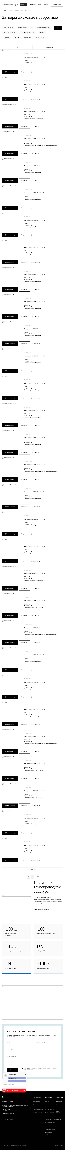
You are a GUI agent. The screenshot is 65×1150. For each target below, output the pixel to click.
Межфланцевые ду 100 (24, 27)
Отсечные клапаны (49, 1116)
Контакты (45, 4)
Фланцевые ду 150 (41, 37)
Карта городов (58, 1112)
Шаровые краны (48, 1126)
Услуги (39, 4)
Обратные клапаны (49, 1112)
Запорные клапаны (49, 1109)
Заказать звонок (9, 1119)
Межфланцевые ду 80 (28, 32)
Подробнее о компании (41, 909)
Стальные (7, 37)
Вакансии (58, 1119)
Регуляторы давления (50, 1129)
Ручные (41, 32)
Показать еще (32, 869)
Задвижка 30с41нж (37, 1112)
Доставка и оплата (37, 1104)
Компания (33, 4)
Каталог (11, 10)
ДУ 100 (17, 37)
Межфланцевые (8, 27)
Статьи (34, 1116)
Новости (58, 1108)
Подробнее (24, 72)
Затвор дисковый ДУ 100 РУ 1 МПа (34, 57)
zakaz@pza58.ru (6, 1110)
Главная (4, 10)
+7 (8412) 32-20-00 (7, 1102)
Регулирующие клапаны (50, 1119)
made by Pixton (59, 1145)
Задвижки (47, 1101)
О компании (59, 1101)
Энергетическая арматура (48, 1133)
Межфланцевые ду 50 (43, 27)
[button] (22, 4)
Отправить (12, 1069)
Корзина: (57, 4)
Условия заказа (36, 1101)
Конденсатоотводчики (50, 1122)
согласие (28, 1068)
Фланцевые (27, 37)
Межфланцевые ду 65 (10, 32)
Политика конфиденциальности (38, 1108)
